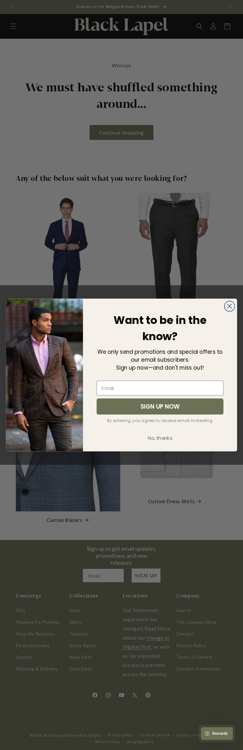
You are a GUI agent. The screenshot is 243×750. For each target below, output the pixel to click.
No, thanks (160, 438)
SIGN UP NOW (160, 406)
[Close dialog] (229, 306)
